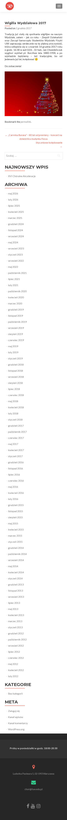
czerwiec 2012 (16, 657)
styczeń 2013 (15, 627)
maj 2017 (13, 443)
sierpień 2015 (15, 517)
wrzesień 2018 (16, 376)
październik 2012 (17, 639)
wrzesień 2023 (16, 248)
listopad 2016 (15, 468)
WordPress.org (16, 729)
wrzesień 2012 (16, 645)
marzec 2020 (15, 303)
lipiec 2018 (14, 388)
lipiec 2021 (14, 278)
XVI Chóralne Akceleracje (22, 176)
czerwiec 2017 (16, 437)
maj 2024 (13, 242)
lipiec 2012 (14, 651)
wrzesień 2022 (16, 260)
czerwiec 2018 (16, 395)
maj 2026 (13, 193)
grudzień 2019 (16, 309)
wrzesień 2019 (16, 327)
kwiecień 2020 (16, 297)
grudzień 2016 (16, 462)
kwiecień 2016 (16, 492)
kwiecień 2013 (16, 615)
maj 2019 (13, 346)
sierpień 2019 (15, 333)
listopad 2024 (15, 230)
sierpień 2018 (15, 382)
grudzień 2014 (16, 547)
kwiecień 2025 (16, 211)
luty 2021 (13, 285)
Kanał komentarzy (18, 723)
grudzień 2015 (16, 505)
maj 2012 (13, 663)
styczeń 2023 (15, 254)
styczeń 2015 (15, 541)
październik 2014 (17, 553)
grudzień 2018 (16, 364)
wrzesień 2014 (16, 560)
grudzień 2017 (16, 425)
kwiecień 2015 (16, 529)
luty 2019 (13, 352)
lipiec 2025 (14, 205)
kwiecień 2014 (16, 572)
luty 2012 (13, 676)
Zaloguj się (14, 710)
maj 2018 (13, 401)
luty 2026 (13, 199)
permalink (26, 121)
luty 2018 (13, 413)
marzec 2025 (15, 217)
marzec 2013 (15, 621)
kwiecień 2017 (16, 450)
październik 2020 (17, 291)
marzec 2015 (15, 535)
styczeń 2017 (15, 456)
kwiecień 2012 (16, 670)
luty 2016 (13, 498)
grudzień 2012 (16, 633)
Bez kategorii (15, 693)
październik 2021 (17, 272)
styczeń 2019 (15, 358)
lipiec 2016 (14, 474)
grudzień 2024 (16, 223)
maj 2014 (13, 566)
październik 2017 (17, 431)
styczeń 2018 (15, 419)
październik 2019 (17, 321)
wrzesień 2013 (16, 596)
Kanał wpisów (15, 717)
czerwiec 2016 (16, 480)
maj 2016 (13, 486)
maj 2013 (13, 608)
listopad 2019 (15, 315)
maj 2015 (13, 523)
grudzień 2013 (16, 584)
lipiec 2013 (14, 602)
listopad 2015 (15, 511)
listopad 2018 (15, 370)
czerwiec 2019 (16, 340)
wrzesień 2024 (16, 236)
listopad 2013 (15, 590)
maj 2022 (13, 266)
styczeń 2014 (15, 578)
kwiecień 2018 (16, 407)
